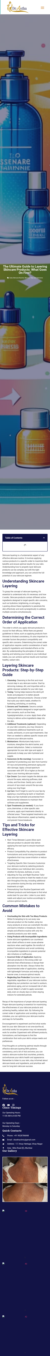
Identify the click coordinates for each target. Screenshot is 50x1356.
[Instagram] (13, 1105)
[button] (42, 7)
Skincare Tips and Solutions (34, 278)
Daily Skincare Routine (16, 278)
